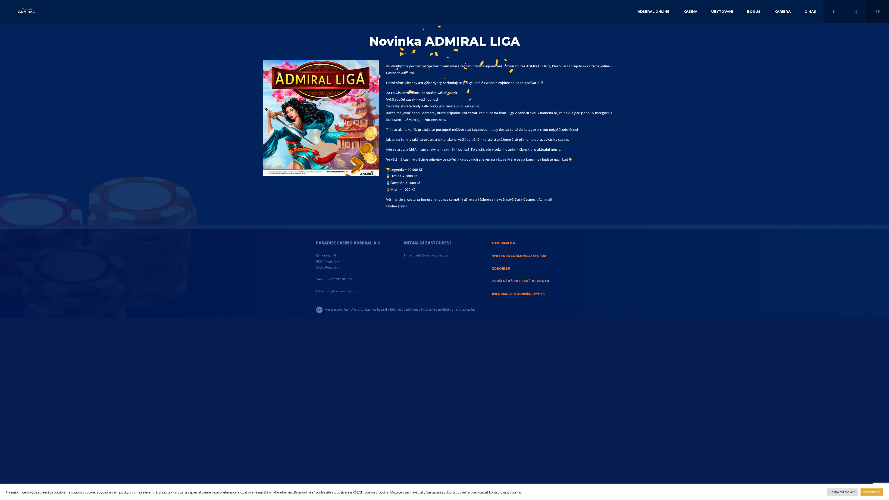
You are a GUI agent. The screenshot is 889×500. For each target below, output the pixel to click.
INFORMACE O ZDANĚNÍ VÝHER (518, 293)
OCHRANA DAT (504, 243)
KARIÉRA (782, 11)
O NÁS (810, 11)
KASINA (690, 11)
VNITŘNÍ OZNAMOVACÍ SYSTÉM (519, 255)
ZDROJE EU (501, 268)
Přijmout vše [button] (871, 492)
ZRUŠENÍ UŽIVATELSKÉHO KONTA (520, 281)
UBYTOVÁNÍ (722, 11)
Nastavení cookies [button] (842, 492)
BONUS (754, 11)
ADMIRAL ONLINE (654, 11)
